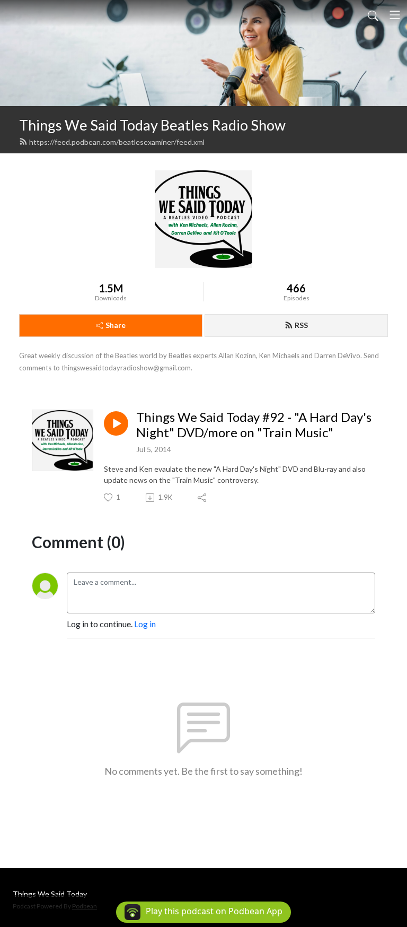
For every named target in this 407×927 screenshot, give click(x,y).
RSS (301, 325)
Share (115, 325)
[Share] (203, 497)
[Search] (373, 14)
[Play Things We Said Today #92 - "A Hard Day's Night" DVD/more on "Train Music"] (116, 423)
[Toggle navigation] (395, 15)
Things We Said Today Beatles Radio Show (152, 125)
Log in (145, 624)
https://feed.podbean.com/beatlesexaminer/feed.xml (117, 141)
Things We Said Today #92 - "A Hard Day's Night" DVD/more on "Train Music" (253, 425)
